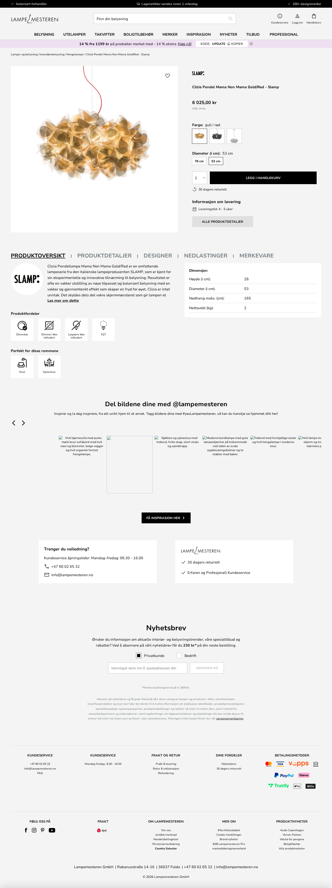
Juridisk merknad (166, 834)
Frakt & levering (166, 763)
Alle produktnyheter (292, 848)
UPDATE (222, 44)
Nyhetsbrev (229, 763)
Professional (284, 34)
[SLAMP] (221, 73)
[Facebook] (26, 830)
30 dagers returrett (229, 768)
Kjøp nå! (185, 43)
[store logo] (34, 18)
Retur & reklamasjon (166, 768)
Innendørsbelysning (52, 54)
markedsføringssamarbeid (229, 848)
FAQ (40, 773)
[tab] (41, 256)
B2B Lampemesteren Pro (229, 844)
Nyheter (228, 34)
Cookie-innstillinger (228, 834)
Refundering (166, 773)
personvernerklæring (229, 718)
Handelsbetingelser (166, 839)
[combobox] (165, 18)
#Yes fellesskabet (229, 830)
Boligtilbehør (292, 844)
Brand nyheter (229, 839)
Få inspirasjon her (163, 518)
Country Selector (166, 848)
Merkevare (256, 255)
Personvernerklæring (166, 844)
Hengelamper (75, 54)
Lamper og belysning (24, 54)
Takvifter (105, 34)
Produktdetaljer (104, 255)
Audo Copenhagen (292, 830)
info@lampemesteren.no (72, 574)
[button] (167, 75)
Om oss (166, 830)
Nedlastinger (205, 255)
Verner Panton (292, 834)
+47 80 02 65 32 (65, 566)
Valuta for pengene (292, 839)
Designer (158, 255)
